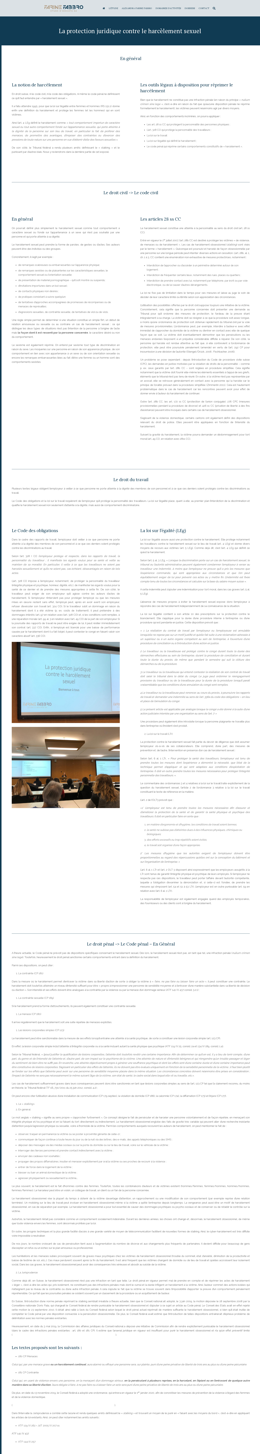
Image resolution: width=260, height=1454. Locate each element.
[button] (214, 8)
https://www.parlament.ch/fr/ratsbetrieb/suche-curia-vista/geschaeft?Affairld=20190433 (64, 1334)
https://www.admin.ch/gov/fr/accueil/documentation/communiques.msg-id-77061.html (63, 1405)
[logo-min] (64, 8)
